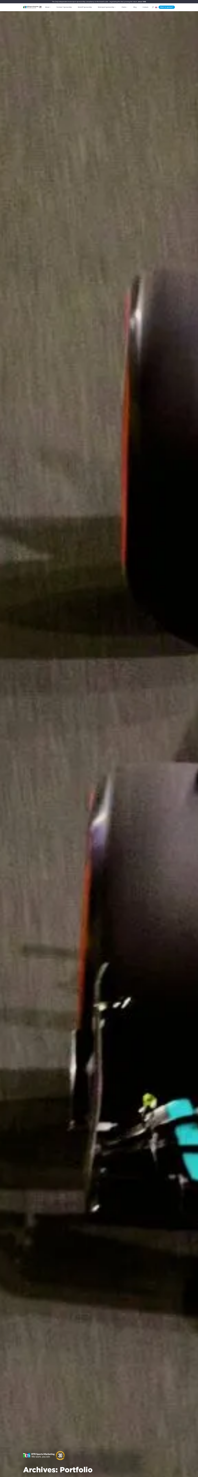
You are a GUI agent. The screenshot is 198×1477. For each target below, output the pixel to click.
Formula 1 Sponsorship (64, 7)
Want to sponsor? (166, 7)
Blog (134, 7)
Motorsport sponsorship (106, 7)
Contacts (145, 7)
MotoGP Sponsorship (85, 7)
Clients (124, 7)
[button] (156, 7)
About (47, 7)
